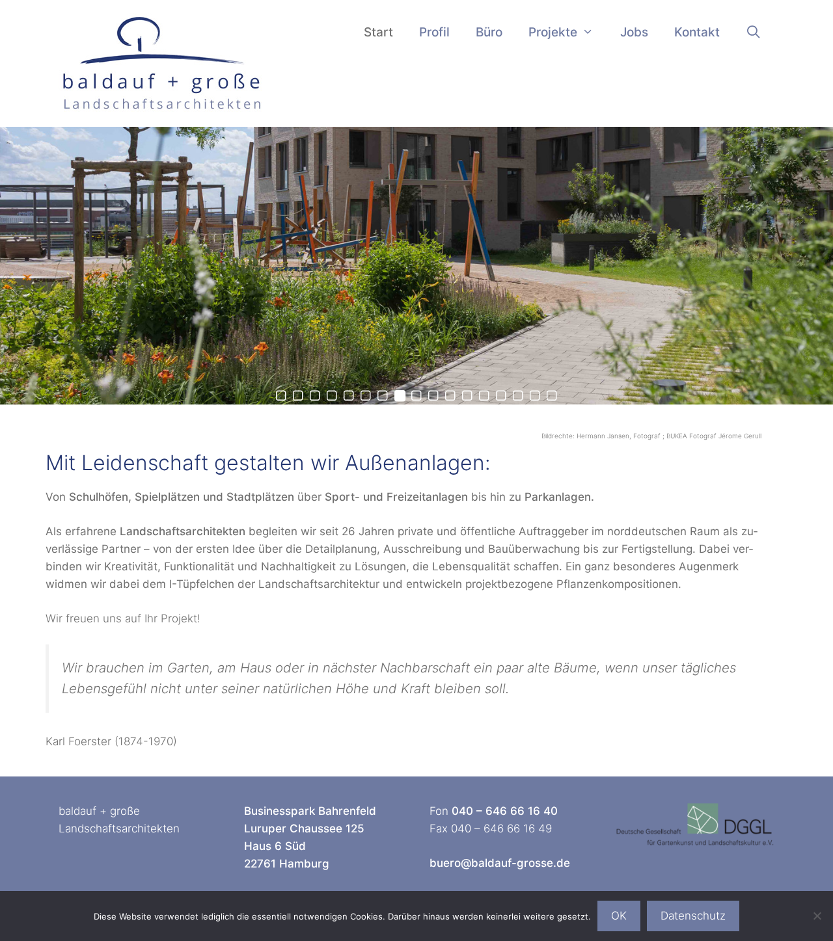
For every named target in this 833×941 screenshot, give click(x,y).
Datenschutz (693, 915)
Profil (434, 32)
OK (619, 915)
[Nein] (816, 915)
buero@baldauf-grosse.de (500, 862)
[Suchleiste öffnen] (753, 32)
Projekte (552, 32)
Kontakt (697, 32)
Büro (489, 32)
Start (378, 32)
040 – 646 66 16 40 (505, 810)
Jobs (634, 32)
